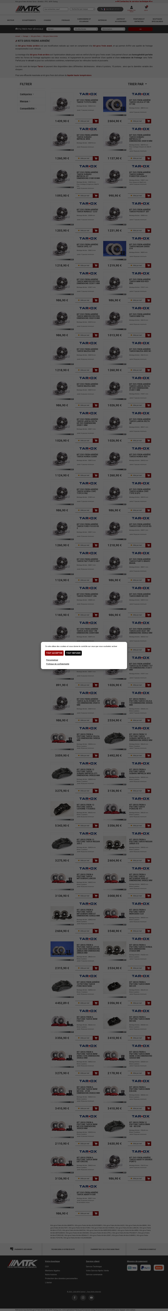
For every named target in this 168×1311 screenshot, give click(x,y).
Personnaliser (52, 660)
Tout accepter (54, 653)
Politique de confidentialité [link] (57, 664)
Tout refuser (73, 653)
